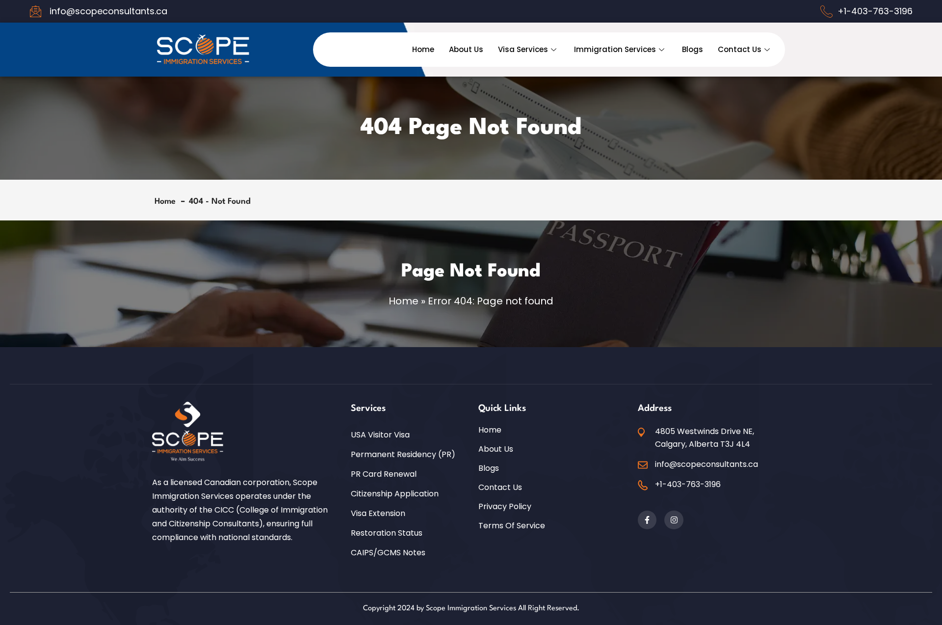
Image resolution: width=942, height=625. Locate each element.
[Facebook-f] (647, 520)
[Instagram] (673, 520)
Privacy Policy (504, 507)
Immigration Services (615, 49)
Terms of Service (511, 526)
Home (423, 49)
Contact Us (739, 49)
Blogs (692, 49)
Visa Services (523, 49)
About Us (466, 49)
